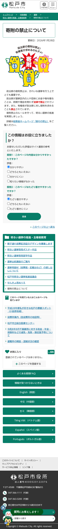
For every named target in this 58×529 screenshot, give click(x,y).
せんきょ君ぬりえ (16, 283)
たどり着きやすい (19, 199)
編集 (52, 352)
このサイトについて (11, 460)
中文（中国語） (28, 402)
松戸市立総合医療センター (20, 323)
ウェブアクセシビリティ (13, 464)
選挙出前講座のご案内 (18, 261)
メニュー (53, 7)
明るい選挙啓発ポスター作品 (22, 250)
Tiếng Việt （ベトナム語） (28, 420)
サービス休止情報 (10, 467)
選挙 (35, 15)
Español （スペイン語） (28, 430)
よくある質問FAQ (26, 373)
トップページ (8, 15)
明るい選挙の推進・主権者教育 (14, 18)
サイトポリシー (31, 460)
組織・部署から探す (17, 518)
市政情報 (23, 15)
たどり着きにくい (19, 209)
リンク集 (26, 467)
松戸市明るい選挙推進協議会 (22, 277)
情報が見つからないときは (28, 383)
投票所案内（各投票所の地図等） (24, 317)
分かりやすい (16, 167)
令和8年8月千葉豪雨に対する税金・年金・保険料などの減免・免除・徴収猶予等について (30, 332)
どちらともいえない (20, 172)
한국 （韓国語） (28, 411)
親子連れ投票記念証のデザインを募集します (29, 244)
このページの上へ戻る (43, 227)
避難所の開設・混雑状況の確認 (23, 341)
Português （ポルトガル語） (28, 439)
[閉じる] (3, 507)
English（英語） (28, 392)
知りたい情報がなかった (22, 181)
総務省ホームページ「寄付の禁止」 (31, 121)
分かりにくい (16, 177)
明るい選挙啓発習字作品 (19, 256)
